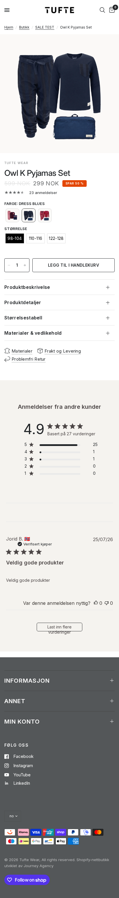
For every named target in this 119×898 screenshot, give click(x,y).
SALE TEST (44, 27)
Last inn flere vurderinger (59, 627)
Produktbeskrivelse (27, 287)
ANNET (14, 701)
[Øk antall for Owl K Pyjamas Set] (25, 265)
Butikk (24, 27)
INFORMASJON (27, 680)
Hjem (8, 27)
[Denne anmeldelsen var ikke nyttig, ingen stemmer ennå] (107, 603)
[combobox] (102, 10)
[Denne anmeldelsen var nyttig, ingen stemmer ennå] (96, 603)
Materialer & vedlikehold (33, 333)
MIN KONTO (22, 721)
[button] (12, 215)
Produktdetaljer (22, 302)
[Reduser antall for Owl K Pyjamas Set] (9, 265)
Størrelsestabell (23, 318)
